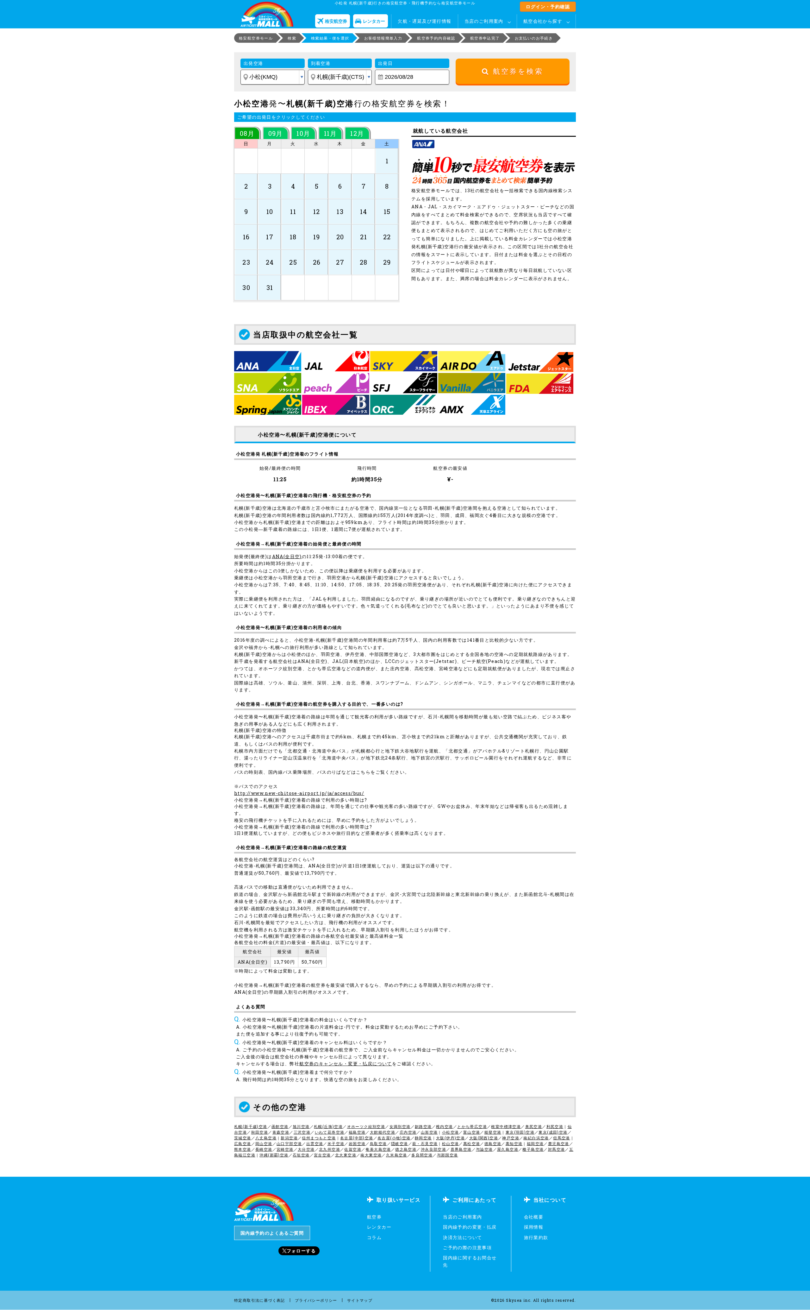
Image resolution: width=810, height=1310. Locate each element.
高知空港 (514, 1143)
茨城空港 (242, 1137)
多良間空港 (422, 1154)
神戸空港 (510, 1137)
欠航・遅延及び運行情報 (424, 21)
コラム (374, 1237)
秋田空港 (259, 1132)
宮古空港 (322, 1154)
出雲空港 (314, 1143)
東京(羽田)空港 (520, 1132)
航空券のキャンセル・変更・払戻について (345, 1064)
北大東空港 (345, 1154)
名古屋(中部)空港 (356, 1137)
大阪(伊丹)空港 (450, 1137)
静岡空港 (423, 1137)
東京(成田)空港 (553, 1132)
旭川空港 (301, 1126)
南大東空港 (371, 1154)
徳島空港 (493, 1143)
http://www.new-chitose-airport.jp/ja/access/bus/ (299, 793)
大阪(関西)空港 (483, 1137)
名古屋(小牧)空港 (394, 1137)
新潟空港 (289, 1137)
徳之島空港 (405, 1149)
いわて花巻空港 (330, 1132)
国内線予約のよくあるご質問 (272, 1233)
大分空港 (306, 1149)
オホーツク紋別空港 (366, 1126)
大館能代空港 (382, 1132)
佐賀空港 (352, 1149)
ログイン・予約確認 (548, 6)
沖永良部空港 (433, 1149)
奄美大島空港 (378, 1149)
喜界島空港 (461, 1149)
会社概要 (534, 1217)
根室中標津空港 (506, 1126)
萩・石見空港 (425, 1143)
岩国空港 (357, 1143)
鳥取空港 (378, 1143)
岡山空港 (263, 1143)
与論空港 (484, 1149)
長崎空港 (263, 1149)
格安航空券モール (256, 38)
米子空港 (336, 1143)
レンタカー (379, 1227)
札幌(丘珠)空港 (328, 1126)
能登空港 (493, 1132)
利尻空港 (555, 1126)
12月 (357, 133)
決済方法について (462, 1237)
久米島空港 (396, 1154)
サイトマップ (359, 1300)
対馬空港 (556, 1149)
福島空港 (357, 1132)
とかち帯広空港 (472, 1126)
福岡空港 (535, 1143)
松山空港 (450, 1143)
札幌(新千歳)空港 (250, 1126)
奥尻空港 (533, 1126)
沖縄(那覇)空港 (273, 1154)
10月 (303, 133)
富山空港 (471, 1132)
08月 (247, 133)
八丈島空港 (266, 1137)
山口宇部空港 (289, 1143)
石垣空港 (301, 1154)
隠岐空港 (399, 1143)
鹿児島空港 (558, 1143)
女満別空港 (400, 1126)
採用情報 (534, 1227)
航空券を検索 (516, 71)
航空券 (374, 1217)
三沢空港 (302, 1132)
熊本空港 (242, 1149)
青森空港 (281, 1132)
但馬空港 (561, 1137)
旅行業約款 (536, 1237)
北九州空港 (329, 1149)
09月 (275, 133)
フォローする (301, 1251)
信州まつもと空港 (319, 1137)
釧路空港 (423, 1126)
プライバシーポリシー (316, 1300)
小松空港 (450, 1132)
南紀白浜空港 (536, 1137)
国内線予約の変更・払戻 (469, 1227)
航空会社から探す (542, 21)
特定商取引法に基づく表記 (259, 1300)
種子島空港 (533, 1149)
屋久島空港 (507, 1149)
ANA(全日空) (287, 556)
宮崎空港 (285, 1149)
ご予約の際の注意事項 (467, 1247)
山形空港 (429, 1132)
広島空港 (242, 1143)
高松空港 (471, 1143)
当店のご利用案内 (483, 21)
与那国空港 (447, 1154)
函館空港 (280, 1126)
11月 (330, 133)
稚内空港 (444, 1126)
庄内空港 (408, 1132)
